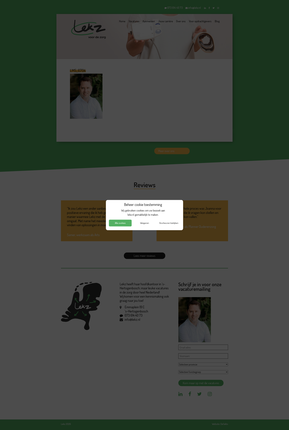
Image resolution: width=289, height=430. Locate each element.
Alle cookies (120, 223)
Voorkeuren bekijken (168, 223)
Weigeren (144, 223)
